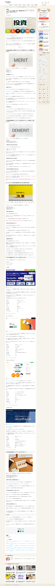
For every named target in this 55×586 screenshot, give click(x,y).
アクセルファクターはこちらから (10, 449)
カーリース (44, 59)
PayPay (40, 77)
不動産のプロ (40, 67)
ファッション (44, 77)
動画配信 (40, 60)
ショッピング (40, 73)
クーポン (40, 74)
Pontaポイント (44, 80)
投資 (39, 64)
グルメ (40, 80)
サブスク (40, 59)
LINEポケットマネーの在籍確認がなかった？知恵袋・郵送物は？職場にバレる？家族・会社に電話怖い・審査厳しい (22, 546)
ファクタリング (9, 15)
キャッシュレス (45, 60)
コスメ (46, 76)
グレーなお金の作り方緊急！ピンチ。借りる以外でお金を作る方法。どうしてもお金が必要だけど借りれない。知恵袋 (22, 544)
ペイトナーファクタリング (11, 378)
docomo (40, 69)
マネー (7, 535)
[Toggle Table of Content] (21, 47)
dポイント (45, 67)
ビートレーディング (10, 331)
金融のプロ (44, 69)
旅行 (43, 74)
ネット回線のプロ (41, 76)
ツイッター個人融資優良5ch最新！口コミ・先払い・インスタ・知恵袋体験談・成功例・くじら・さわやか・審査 (22, 541)
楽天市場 (44, 79)
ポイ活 (45, 57)
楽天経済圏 (40, 79)
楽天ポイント (45, 70)
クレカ (46, 63)
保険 (44, 73)
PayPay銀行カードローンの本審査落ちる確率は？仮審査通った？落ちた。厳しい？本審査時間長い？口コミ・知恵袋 (22, 550)
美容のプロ (40, 70)
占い (39, 56)
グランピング (46, 56)
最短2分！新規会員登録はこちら (43, 18)
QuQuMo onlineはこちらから (10, 313)
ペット (42, 56)
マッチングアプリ (41, 63)
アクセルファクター (28, 101)
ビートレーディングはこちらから (10, 357)
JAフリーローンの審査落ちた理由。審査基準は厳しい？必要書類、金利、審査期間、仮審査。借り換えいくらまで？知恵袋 (22, 548)
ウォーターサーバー (41, 66)
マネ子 (8, 13)
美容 (46, 66)
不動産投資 (43, 64)
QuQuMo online (10, 287)
